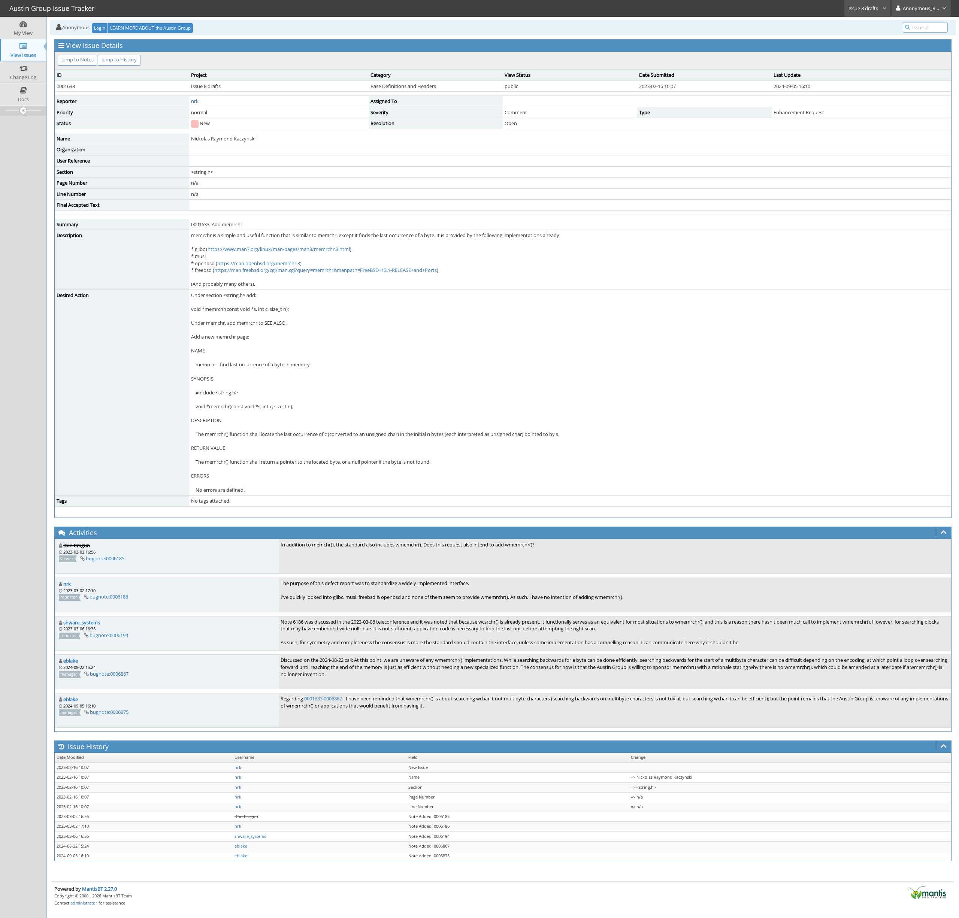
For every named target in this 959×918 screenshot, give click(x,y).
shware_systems (81, 622)
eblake (70, 660)
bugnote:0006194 (109, 635)
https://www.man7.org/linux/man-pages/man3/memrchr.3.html (279, 249)
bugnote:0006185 (105, 558)
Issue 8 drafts (863, 8)
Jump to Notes (77, 59)
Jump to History (119, 59)
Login (99, 28)
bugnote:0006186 (109, 596)
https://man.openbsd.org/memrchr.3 (258, 263)
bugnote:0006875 (109, 712)
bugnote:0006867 (109, 673)
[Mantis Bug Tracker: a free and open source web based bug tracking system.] (927, 892)
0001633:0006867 (323, 698)
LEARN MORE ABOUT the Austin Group (150, 28)
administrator (83, 903)
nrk (195, 101)
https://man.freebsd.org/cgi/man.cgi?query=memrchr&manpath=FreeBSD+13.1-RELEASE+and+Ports (325, 270)
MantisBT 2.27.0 (99, 888)
